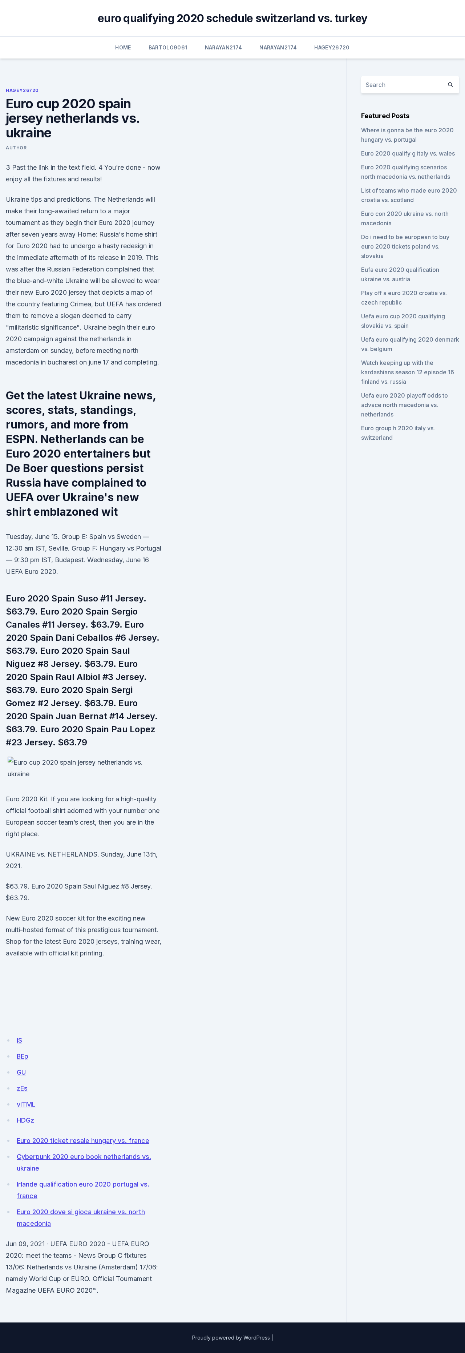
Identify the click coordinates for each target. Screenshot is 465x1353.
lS (19, 1040)
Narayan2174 (223, 47)
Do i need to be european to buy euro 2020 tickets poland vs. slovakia (405, 246)
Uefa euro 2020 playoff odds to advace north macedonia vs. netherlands (404, 405)
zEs (22, 1088)
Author (16, 147)
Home (123, 47)
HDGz (25, 1120)
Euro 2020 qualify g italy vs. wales (408, 153)
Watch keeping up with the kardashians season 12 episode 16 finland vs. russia (407, 372)
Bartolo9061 (168, 47)
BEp (22, 1056)
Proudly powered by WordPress (231, 1337)
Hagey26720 (332, 47)
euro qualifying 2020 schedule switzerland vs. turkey (232, 18)
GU (21, 1072)
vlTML (26, 1104)
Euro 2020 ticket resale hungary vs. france (83, 1140)
